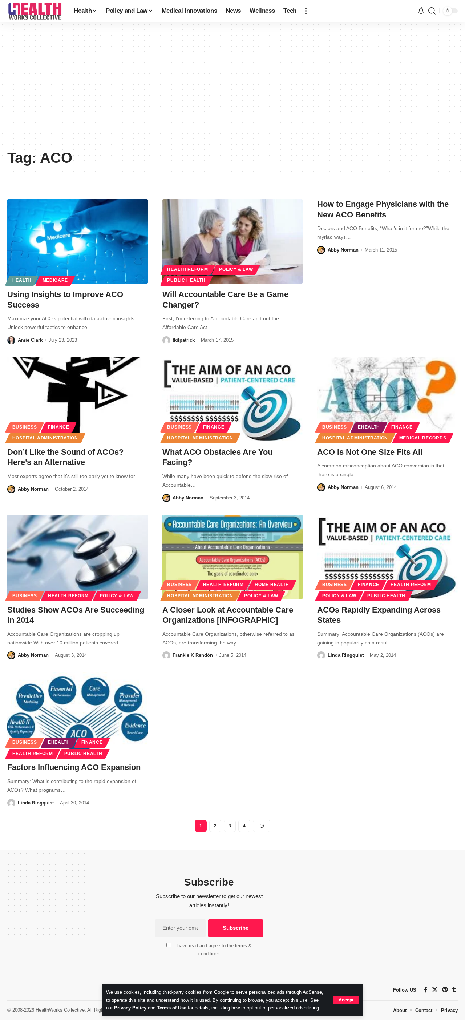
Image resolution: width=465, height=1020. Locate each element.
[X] (435, 990)
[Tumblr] (454, 990)
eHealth (369, 427)
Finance (58, 427)
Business (24, 427)
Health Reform (187, 269)
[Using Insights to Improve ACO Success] (77, 241)
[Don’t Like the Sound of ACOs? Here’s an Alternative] (77, 399)
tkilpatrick (184, 340)
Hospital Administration (45, 438)
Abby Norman (343, 250)
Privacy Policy (130, 1008)
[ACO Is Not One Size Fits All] (387, 399)
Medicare (55, 280)
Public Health (186, 280)
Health (21, 280)
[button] (346, 1000)
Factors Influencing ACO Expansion (74, 767)
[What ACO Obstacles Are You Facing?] (232, 399)
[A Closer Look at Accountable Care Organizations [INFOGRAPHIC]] (232, 557)
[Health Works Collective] (34, 11)
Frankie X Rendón (193, 655)
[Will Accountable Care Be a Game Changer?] (232, 241)
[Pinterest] (445, 990)
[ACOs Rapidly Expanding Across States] (387, 557)
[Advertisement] (232, 91)
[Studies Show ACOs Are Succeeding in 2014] (77, 557)
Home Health (272, 584)
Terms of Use (171, 1008)
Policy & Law (236, 269)
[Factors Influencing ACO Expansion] (77, 714)
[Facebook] (425, 990)
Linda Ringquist (346, 655)
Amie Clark (30, 340)
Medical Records (422, 438)
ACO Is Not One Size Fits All (369, 452)
